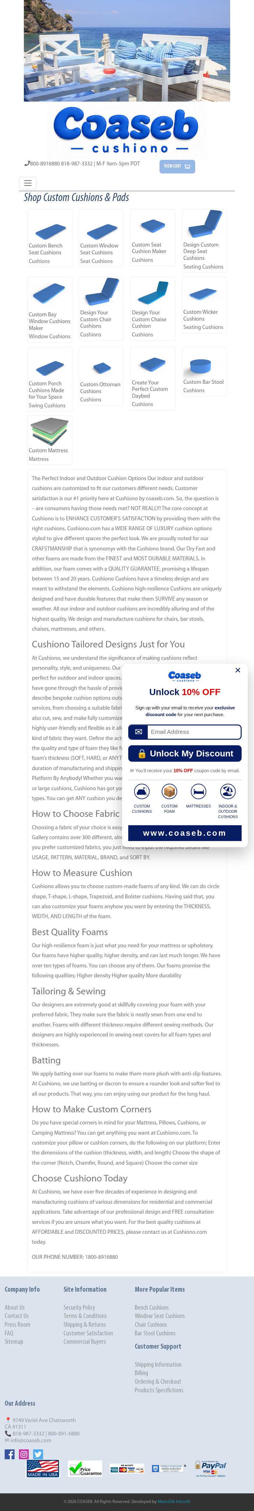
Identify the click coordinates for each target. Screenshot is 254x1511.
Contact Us (17, 1316)
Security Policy (79, 1308)
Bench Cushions (152, 1308)
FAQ (9, 1333)
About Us (15, 1308)
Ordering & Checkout (158, 1382)
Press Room (17, 1325)
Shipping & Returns (85, 1325)
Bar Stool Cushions (155, 1333)
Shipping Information (158, 1365)
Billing (141, 1373)
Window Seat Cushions (160, 1316)
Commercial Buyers (85, 1342)
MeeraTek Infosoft (174, 1502)
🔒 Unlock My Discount (185, 753)
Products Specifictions (159, 1390)
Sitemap (14, 1342)
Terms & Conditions (85, 1316)
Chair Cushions (151, 1325)
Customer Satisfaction (88, 1333)
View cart (172, 166)
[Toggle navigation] (28, 183)
